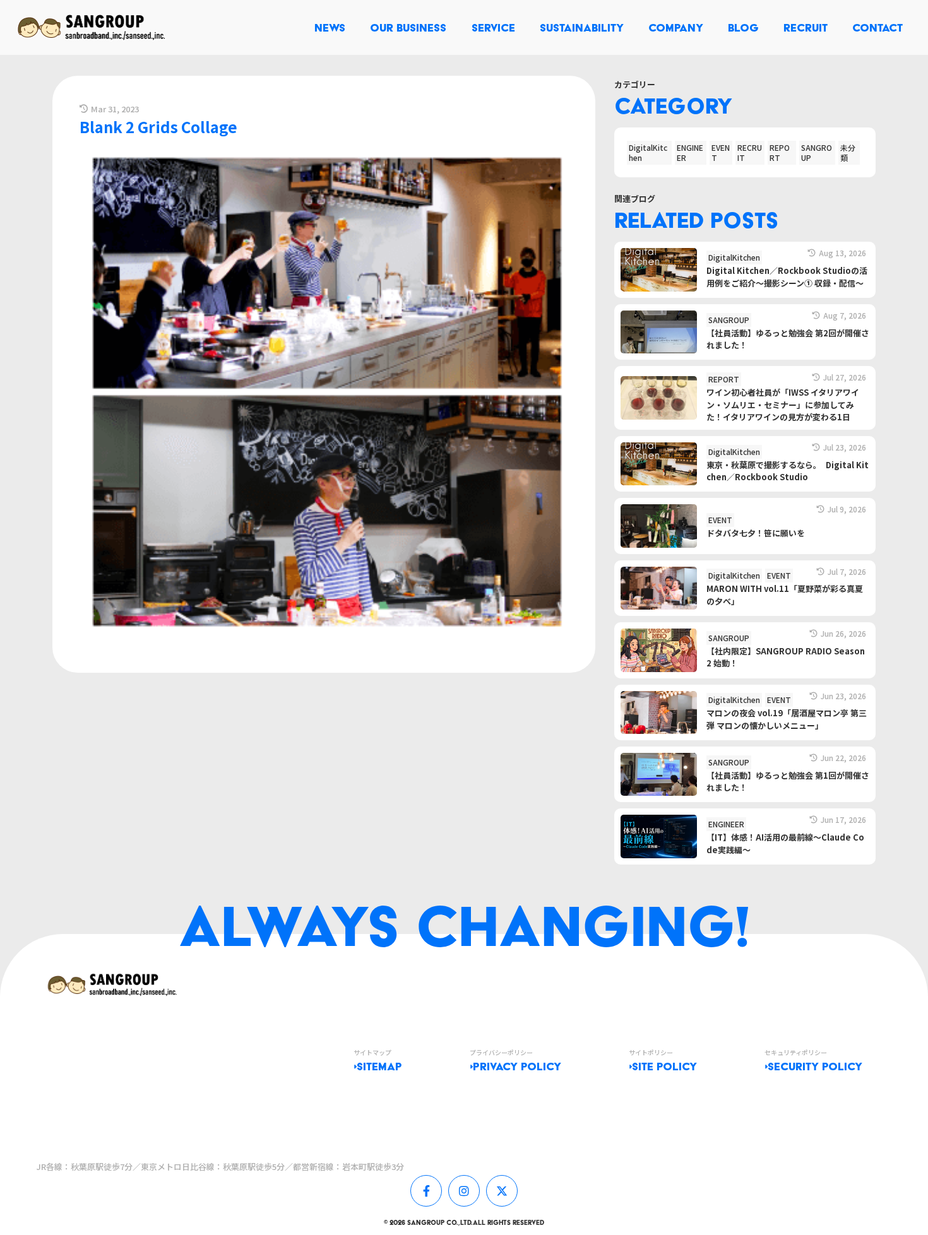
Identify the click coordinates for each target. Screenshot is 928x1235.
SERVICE (493, 27)
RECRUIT (805, 27)
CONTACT (877, 27)
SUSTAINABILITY (582, 27)
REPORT (780, 152)
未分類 (847, 152)
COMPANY (675, 27)
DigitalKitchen (648, 152)
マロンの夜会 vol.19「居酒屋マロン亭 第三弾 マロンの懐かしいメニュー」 (786, 719)
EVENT (720, 152)
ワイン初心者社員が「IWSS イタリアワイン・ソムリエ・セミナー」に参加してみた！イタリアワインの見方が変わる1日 (782, 404)
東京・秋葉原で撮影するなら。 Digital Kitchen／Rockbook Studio (787, 471)
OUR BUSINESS (408, 27)
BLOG (743, 27)
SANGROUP (816, 152)
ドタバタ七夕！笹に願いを (755, 533)
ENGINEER (690, 152)
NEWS (329, 27)
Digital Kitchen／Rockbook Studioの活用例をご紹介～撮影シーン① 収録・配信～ (786, 276)
